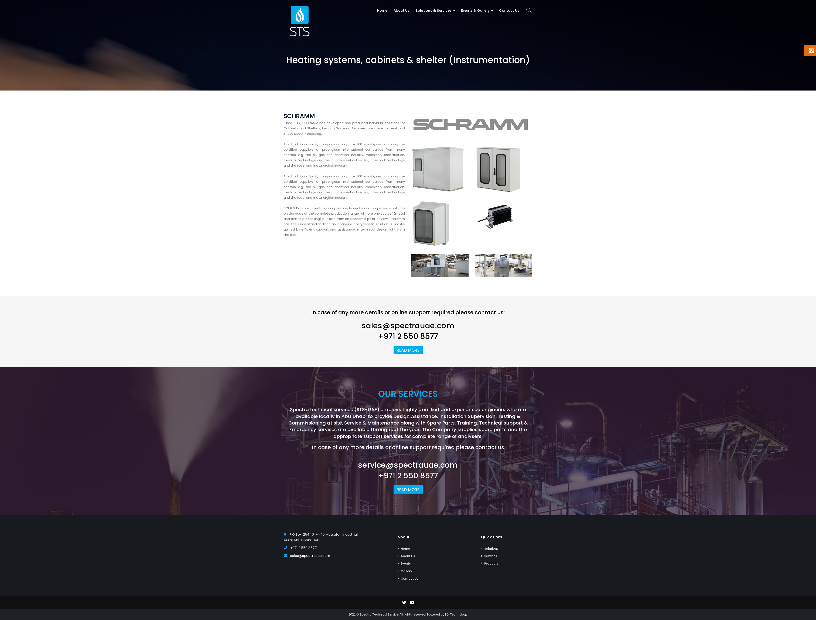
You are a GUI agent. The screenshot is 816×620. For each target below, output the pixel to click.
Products (491, 563)
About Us (408, 556)
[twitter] (404, 602)
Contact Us (409, 578)
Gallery (406, 571)
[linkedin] (412, 602)
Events (406, 563)
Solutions (491, 548)
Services (490, 556)
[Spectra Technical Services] (299, 20)
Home (405, 548)
